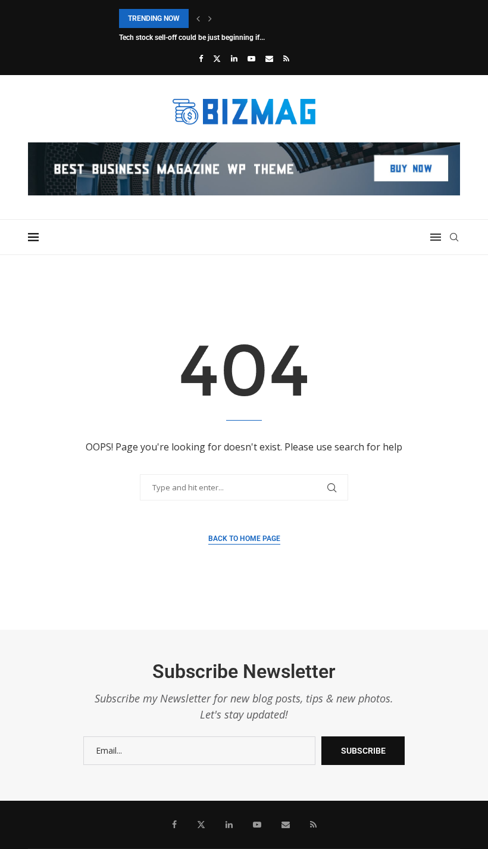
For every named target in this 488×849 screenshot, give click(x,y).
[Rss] (286, 58)
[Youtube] (251, 58)
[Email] (269, 58)
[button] (198, 18)
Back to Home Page (244, 538)
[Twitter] (217, 58)
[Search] (454, 237)
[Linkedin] (234, 58)
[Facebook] (201, 58)
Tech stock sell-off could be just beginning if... (192, 37)
